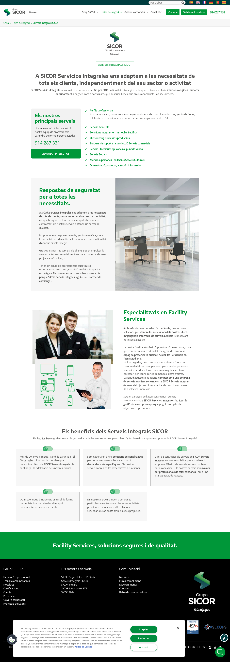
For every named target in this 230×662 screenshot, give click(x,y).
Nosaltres (8, 584)
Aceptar (144, 629)
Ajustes (143, 647)
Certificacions (11, 588)
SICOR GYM (67, 592)
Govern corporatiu (14, 599)
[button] (96, 12)
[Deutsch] (210, 2)
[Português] (216, 2)
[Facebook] (209, 647)
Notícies (123, 577)
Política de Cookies (83, 646)
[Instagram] (215, 647)
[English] (197, 2)
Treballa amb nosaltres (16, 580)
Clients (7, 592)
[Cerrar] (178, 628)
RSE (204, 646)
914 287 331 (47, 143)
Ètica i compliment (130, 580)
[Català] (223, 2)
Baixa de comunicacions (133, 592)
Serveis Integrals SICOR (74, 580)
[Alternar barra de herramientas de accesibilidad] (224, 638)
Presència (8, 596)
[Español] (190, 2)
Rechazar (143, 638)
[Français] (203, 2)
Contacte (124, 588)
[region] (99, 638)
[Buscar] (182, 3)
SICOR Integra (69, 584)
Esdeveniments (128, 584)
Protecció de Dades (14, 603)
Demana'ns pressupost (16, 577)
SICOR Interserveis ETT (74, 588)
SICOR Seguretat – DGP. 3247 (78, 577)
